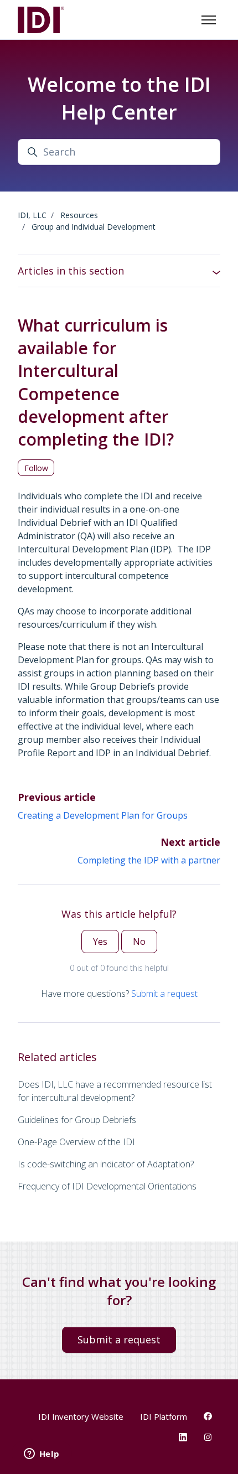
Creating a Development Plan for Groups (103, 815)
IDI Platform (163, 1416)
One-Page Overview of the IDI (76, 1142)
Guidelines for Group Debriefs (77, 1120)
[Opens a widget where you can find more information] (41, 1454)
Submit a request (164, 993)
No (139, 941)
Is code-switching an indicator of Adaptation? (106, 1164)
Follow (36, 468)
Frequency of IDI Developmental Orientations (107, 1186)
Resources (79, 215)
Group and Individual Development (94, 226)
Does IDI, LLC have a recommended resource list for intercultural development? (115, 1091)
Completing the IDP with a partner (148, 860)
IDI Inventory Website (80, 1416)
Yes (100, 941)
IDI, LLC (32, 215)
